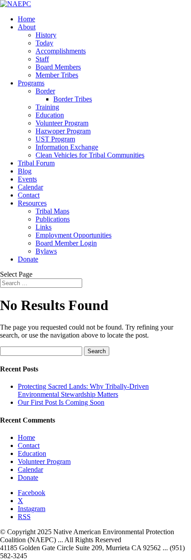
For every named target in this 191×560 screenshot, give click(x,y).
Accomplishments (61, 51)
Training (47, 107)
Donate (28, 259)
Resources (32, 203)
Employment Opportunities (73, 235)
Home (26, 19)
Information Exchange (67, 147)
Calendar (30, 187)
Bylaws (46, 251)
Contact (29, 195)
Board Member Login (66, 243)
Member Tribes (57, 75)
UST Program (55, 139)
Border (45, 91)
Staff (42, 59)
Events (27, 179)
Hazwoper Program (63, 131)
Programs (31, 83)
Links (44, 227)
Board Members (58, 67)
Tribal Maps (52, 211)
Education (50, 115)
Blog (25, 171)
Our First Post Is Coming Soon (61, 402)
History (46, 35)
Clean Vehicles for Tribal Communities (90, 155)
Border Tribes (72, 99)
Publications (53, 219)
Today (44, 43)
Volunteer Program (62, 123)
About (27, 27)
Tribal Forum (36, 163)
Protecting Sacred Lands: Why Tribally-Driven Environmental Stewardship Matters (83, 390)
